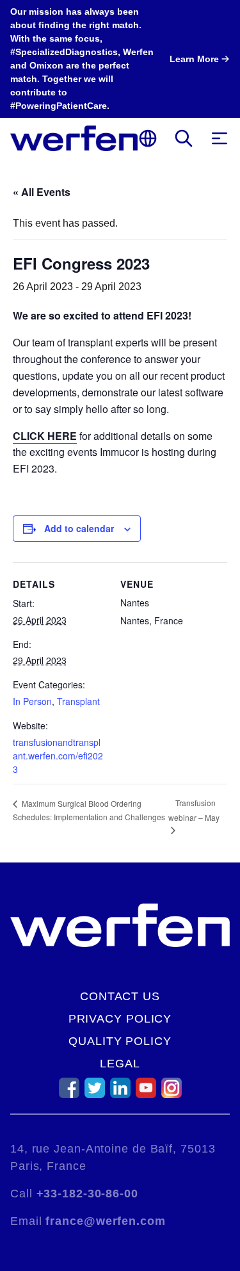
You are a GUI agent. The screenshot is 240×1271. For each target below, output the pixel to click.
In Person (32, 701)
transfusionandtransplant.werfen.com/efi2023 (58, 755)
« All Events (41, 191)
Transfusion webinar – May (194, 810)
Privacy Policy (120, 1018)
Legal (120, 1063)
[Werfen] (74, 138)
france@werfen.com (105, 1221)
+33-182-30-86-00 (87, 1193)
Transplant (78, 701)
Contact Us (120, 996)
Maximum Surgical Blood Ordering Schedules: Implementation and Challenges (89, 810)
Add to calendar (79, 528)
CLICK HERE (45, 435)
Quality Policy (120, 1041)
